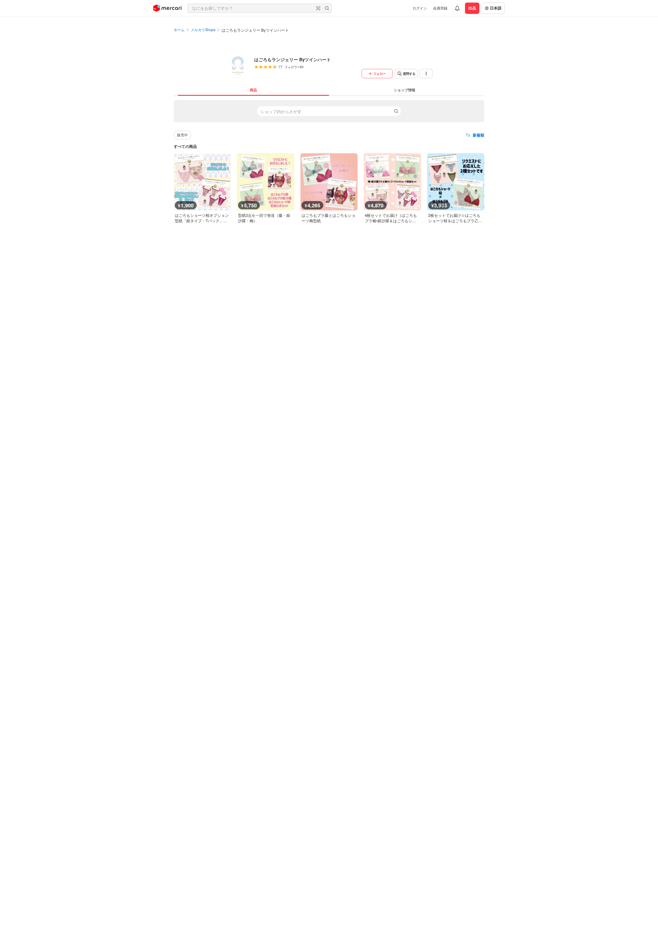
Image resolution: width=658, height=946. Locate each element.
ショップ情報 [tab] (404, 89)
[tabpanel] (329, 159)
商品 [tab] (253, 89)
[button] (318, 8)
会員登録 (440, 8)
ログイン (420, 8)
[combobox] (260, 8)
